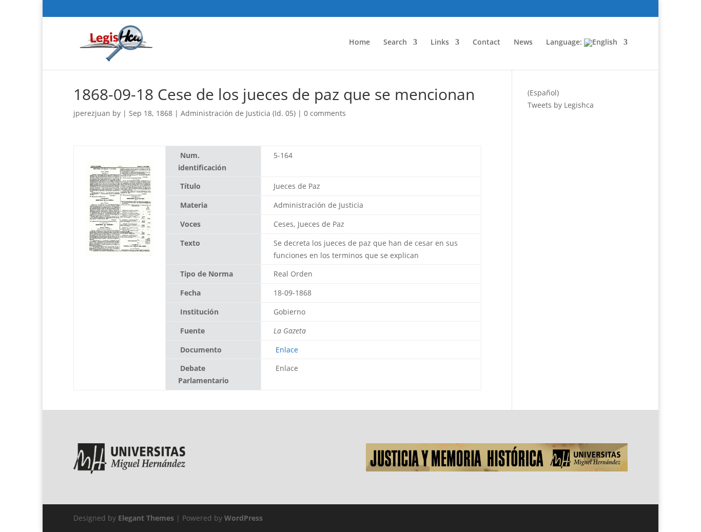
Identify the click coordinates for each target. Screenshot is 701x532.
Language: (565, 42)
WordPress (243, 518)
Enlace (286, 349)
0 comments (325, 113)
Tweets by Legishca (561, 105)
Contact (486, 42)
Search (395, 42)
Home (359, 42)
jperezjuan (91, 113)
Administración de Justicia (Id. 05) (238, 113)
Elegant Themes (146, 518)
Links (440, 42)
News (523, 42)
